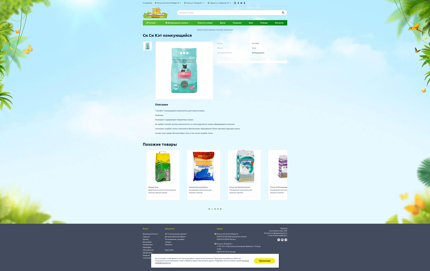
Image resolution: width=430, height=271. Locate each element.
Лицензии (237, 23)
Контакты (279, 23)
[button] (209, 209)
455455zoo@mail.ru (280, 235)
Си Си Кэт (255, 43)
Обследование (148, 250)
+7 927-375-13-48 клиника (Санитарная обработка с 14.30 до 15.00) (238, 247)
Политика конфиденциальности (275, 233)
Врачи (222, 23)
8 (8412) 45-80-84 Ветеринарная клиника (231, 236)
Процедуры (147, 247)
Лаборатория (147, 253)
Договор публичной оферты (175, 236)
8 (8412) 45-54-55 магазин (226, 252)
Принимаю (264, 260)
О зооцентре (147, 3)
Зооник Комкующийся (161, 187)
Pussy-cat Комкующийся (243, 187)
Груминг (146, 239)
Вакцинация (147, 242)
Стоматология (148, 258)
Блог (251, 23)
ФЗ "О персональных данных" (176, 234)
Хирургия (146, 255)
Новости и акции (205, 23)
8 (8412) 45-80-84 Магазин (226, 239)
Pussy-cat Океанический (202, 187)
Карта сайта (169, 250)
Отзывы (264, 23)
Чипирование (148, 244)
